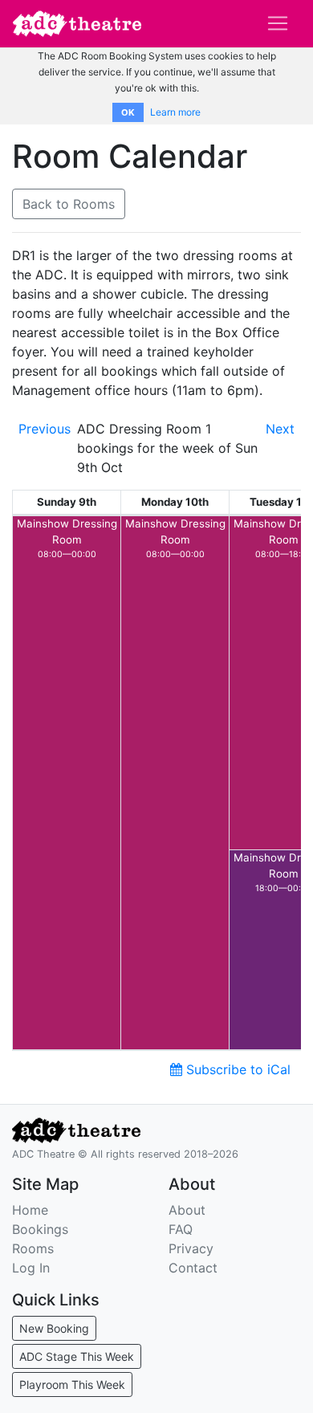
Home (30, 1210)
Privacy (191, 1248)
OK (128, 112)
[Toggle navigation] (277, 23)
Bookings (40, 1229)
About (187, 1210)
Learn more (175, 112)
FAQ (181, 1229)
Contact (193, 1268)
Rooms (33, 1248)
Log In (31, 1268)
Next (280, 429)
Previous (44, 429)
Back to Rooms (68, 204)
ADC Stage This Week (76, 1356)
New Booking (54, 1328)
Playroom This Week (72, 1384)
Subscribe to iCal (236, 1069)
